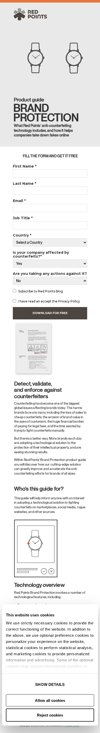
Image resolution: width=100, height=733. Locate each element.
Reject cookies (50, 715)
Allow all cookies (50, 700)
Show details (50, 684)
